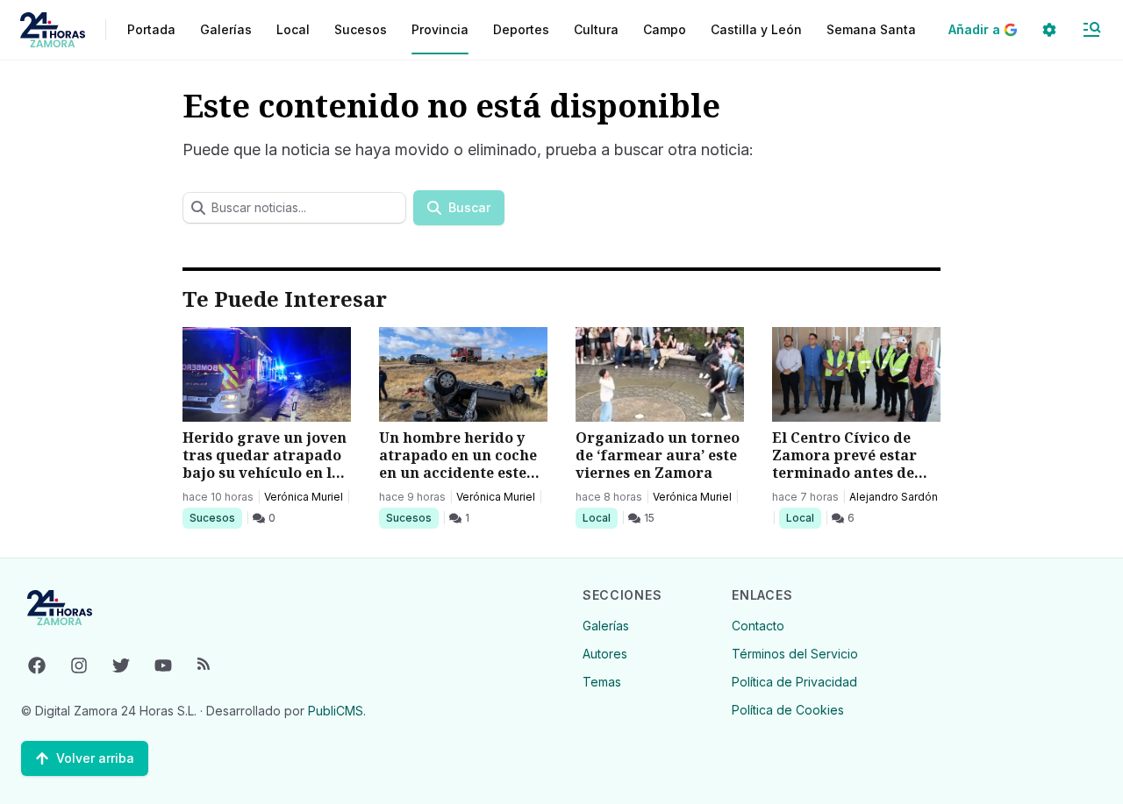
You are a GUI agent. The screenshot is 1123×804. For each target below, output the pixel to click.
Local (600, 517)
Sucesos (215, 517)
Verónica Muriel (303, 496)
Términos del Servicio (795, 653)
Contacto (758, 625)
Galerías (226, 29)
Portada (151, 29)
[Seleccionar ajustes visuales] (1049, 30)
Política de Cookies (788, 709)
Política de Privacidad (794, 681)
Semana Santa (871, 29)
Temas (602, 681)
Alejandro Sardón (893, 496)
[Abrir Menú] (1091, 29)
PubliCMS (335, 710)
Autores (605, 653)
